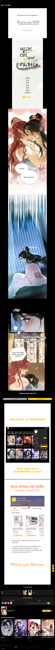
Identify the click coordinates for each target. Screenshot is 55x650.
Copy (48, 603)
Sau (52, 648)
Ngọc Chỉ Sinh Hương (11, 610)
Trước (3, 648)
